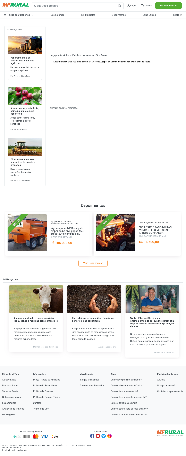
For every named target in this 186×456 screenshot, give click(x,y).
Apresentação (9, 379)
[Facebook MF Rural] (92, 436)
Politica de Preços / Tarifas (47, 397)
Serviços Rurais (10, 391)
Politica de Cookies (43, 391)
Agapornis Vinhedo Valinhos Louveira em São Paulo (79, 55)
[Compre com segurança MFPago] (7, 436)
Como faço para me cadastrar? (126, 379)
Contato (37, 403)
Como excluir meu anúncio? (124, 403)
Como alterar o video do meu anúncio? (130, 414)
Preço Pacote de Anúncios (46, 379)
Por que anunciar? (166, 385)
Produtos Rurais (10, 385)
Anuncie (161, 379)
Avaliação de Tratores (13, 408)
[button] (120, 5)
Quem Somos (57, 15)
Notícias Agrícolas (11, 397)
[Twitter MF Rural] (104, 436)
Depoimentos (119, 15)
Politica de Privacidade (45, 385)
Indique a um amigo (89, 379)
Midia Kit (177, 15)
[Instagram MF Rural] (109, 436)
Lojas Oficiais (149, 15)
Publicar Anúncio (168, 5)
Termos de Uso (41, 408)
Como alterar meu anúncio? (124, 391)
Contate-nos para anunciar (170, 391)
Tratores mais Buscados (92, 385)
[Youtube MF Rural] (98, 436)
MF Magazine (88, 15)
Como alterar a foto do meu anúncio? (129, 408)
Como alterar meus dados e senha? (129, 397)
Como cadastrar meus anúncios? (127, 385)
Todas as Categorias (19, 15)
